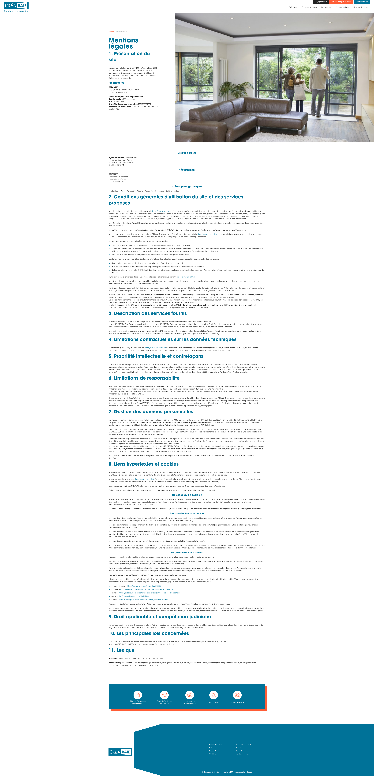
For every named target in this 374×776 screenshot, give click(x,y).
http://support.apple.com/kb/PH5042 (134, 596)
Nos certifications (360, 7)
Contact (239, 751)
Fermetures (326, 7)
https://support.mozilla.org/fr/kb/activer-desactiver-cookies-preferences (149, 593)
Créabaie (293, 7)
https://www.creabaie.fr (162, 211)
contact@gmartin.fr (186, 277)
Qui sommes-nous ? (243, 745)
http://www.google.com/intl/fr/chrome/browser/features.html (146, 590)
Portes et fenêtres (309, 7)
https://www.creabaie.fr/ (207, 234)
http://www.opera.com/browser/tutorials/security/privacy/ (144, 600)
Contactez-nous (362, 2)
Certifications (214, 754)
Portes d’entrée (342, 7)
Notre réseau (240, 748)
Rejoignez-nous (321, 2)
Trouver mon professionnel (341, 2)
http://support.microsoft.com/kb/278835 (144, 586)
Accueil (111, 31)
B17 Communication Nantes (241, 772)
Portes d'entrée (214, 751)
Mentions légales (242, 754)
